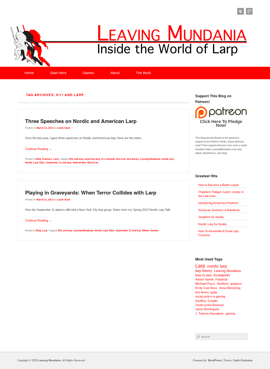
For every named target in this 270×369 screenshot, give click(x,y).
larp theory (133, 159)
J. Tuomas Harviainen (209, 313)
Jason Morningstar (207, 309)
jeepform (236, 283)
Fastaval (221, 279)
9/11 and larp (76, 159)
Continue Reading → (38, 149)
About (115, 73)
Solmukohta (79, 162)
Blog (38, 159)
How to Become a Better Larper (218, 185)
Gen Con (121, 159)
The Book (143, 73)
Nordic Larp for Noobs (212, 224)
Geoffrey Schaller (206, 300)
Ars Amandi (108, 159)
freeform (222, 283)
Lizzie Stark (63, 128)
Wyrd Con (92, 162)
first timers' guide (206, 292)
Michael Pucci (205, 283)
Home (29, 73)
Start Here (58, 73)
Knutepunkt (221, 275)
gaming (230, 313)
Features (47, 159)
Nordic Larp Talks (35, 162)
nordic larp (168, 159)
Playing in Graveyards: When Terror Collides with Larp (90, 192)
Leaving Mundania (150, 159)
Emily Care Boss (206, 288)
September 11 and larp (58, 162)
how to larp (203, 275)
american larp (92, 159)
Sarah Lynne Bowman (209, 305)
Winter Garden (150, 230)
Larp (56, 159)
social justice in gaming (210, 296)
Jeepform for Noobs (211, 217)
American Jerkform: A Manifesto (219, 210)
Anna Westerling (229, 288)
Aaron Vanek (204, 279)
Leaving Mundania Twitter (240, 11)
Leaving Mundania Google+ (249, 11)
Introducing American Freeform (218, 203)
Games (88, 73)
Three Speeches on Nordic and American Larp (81, 121)
